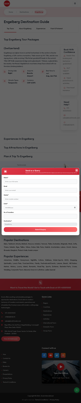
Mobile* (6, 195)
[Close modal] (76, 170)
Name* (6, 177)
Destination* (8, 221)
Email (5, 186)
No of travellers (9, 212)
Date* (6, 204)
